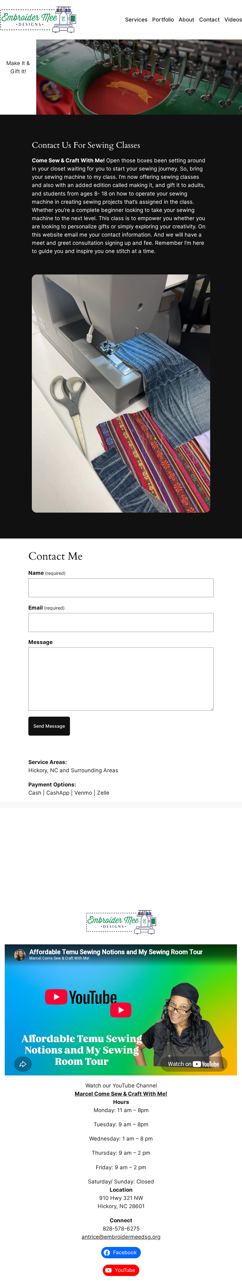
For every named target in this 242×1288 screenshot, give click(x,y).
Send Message (49, 726)
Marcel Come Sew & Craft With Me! (121, 1094)
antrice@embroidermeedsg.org (121, 1237)
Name (47, 573)
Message (40, 642)
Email (46, 608)
